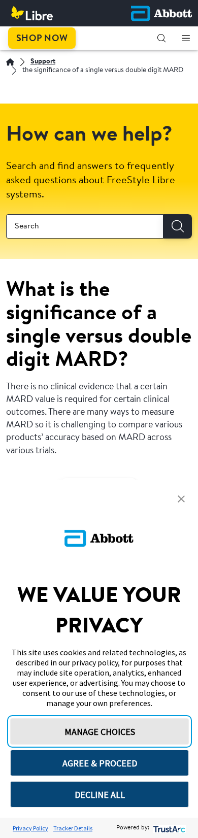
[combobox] (84, 226)
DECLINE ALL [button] (100, 794)
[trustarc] (168, 828)
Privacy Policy (30, 828)
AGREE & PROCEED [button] (99, 763)
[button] (161, 38)
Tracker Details (72, 828)
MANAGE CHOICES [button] (99, 732)
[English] (10, 62)
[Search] (177, 226)
